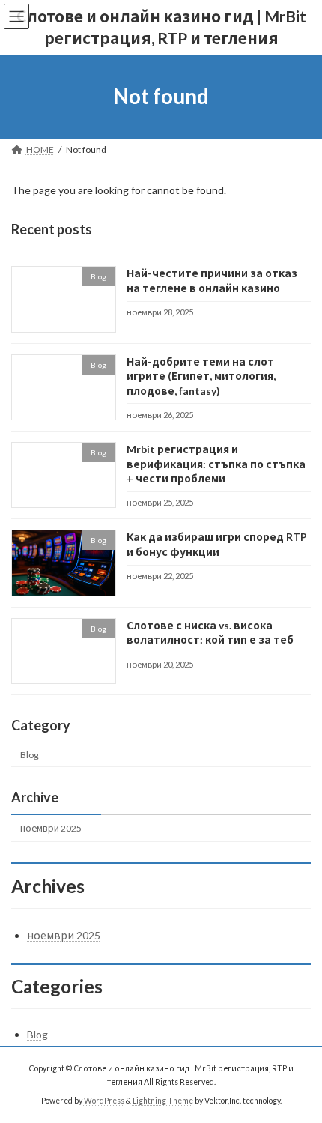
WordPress (104, 1100)
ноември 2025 (51, 828)
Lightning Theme (163, 1100)
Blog (29, 754)
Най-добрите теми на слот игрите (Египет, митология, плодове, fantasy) (201, 375)
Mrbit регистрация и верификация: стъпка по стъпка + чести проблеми (216, 464)
